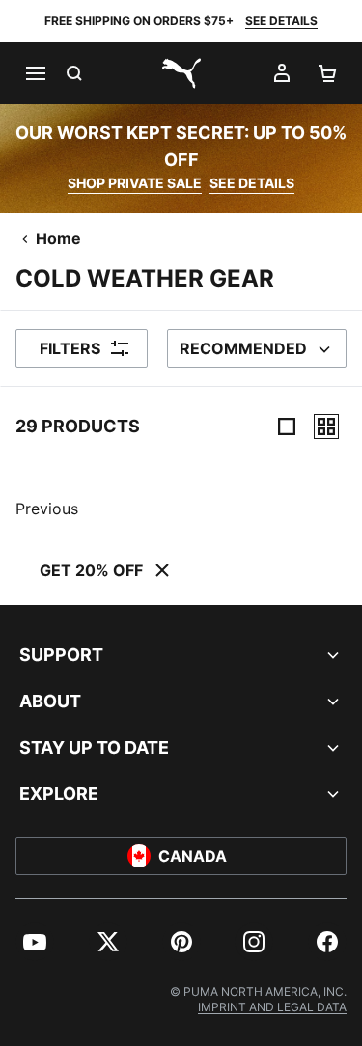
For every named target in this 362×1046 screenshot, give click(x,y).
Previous (46, 508)
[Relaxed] (326, 426)
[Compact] (286, 426)
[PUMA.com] (181, 73)
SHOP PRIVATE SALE (135, 183)
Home (58, 238)
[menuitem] (34, 941)
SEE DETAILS (281, 21)
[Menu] (34, 73)
